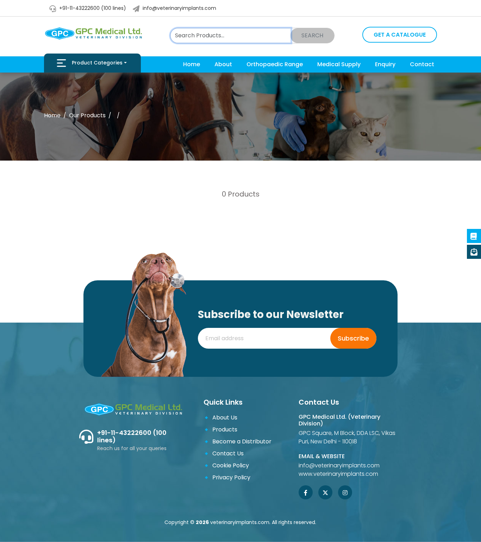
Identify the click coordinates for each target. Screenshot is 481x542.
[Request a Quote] (474, 236)
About (223, 64)
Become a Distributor (241, 441)
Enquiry (385, 64)
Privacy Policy (231, 477)
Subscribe (353, 338)
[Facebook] (305, 493)
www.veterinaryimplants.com (338, 474)
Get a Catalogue (400, 35)
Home (191, 64)
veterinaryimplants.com (239, 522)
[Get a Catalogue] (474, 252)
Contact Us (228, 453)
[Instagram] (345, 493)
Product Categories (97, 62)
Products (224, 429)
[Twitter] (325, 493)
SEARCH (312, 35)
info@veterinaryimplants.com (178, 8)
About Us (224, 417)
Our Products (87, 115)
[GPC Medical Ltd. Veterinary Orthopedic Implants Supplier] (93, 33)
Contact (422, 64)
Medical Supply (339, 64)
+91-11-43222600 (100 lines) (92, 8)
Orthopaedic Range (274, 64)
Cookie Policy (230, 465)
